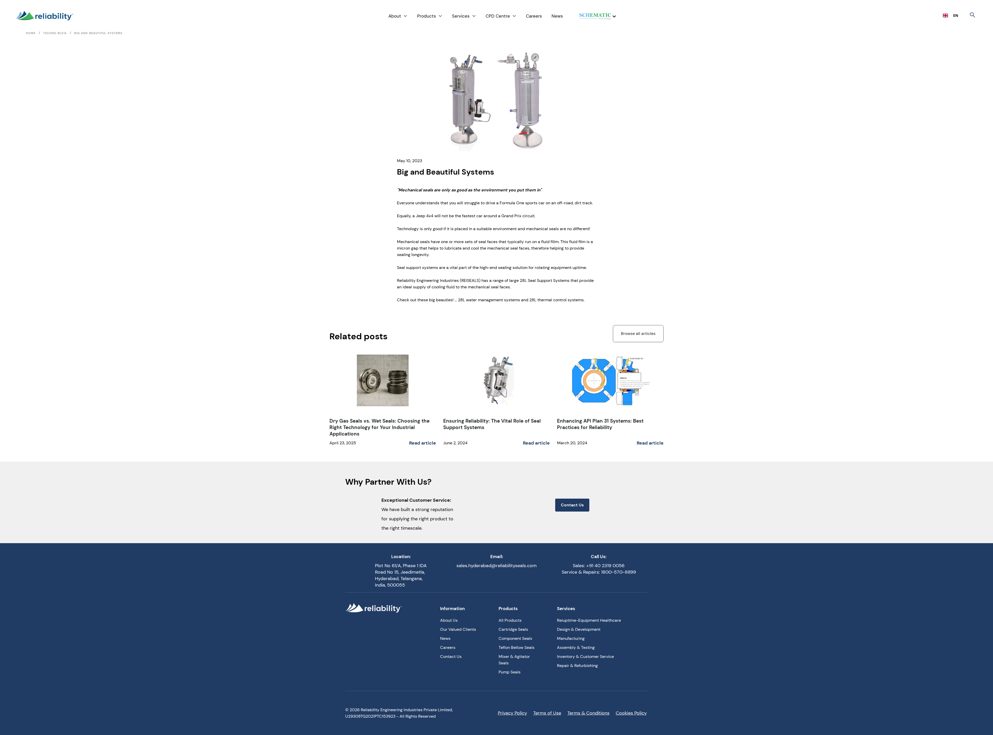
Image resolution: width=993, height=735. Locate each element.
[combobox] (950, 15)
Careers (534, 16)
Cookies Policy (631, 713)
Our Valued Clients (458, 629)
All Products (510, 620)
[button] (398, 16)
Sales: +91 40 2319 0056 (599, 565)
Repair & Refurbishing (577, 665)
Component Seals (515, 638)
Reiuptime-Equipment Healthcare (589, 620)
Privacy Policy (512, 713)
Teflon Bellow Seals (517, 647)
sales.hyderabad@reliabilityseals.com (496, 565)
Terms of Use (547, 713)
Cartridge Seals (513, 629)
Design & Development (578, 629)
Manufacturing (571, 638)
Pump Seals (510, 672)
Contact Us (572, 505)
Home (30, 33)
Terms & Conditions (588, 713)
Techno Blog (55, 33)
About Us (449, 620)
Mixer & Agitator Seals (514, 660)
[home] (45, 16)
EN (955, 15)
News (557, 16)
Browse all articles (638, 333)
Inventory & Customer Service (585, 656)
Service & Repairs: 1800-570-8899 (599, 572)
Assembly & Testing (576, 647)
